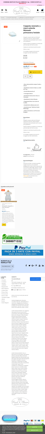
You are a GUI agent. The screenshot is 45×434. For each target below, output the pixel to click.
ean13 (24, 156)
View (4, 224)
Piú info (3, 432)
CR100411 (4, 209)
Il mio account (5, 293)
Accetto (34, 427)
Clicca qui (25, 175)
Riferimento (26, 62)
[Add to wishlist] (25, 76)
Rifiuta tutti (34, 430)
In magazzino (26, 154)
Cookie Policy (5, 290)
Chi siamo (4, 280)
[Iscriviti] (12, 266)
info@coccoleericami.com (19, 287)
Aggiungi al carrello (36, 72)
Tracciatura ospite (6, 297)
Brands (3, 301)
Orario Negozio (5, 302)
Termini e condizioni (4, 284)
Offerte (3, 299)
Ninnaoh (3, 208)
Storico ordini (5, 295)
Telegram (15, 289)
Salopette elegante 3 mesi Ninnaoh (7, 206)
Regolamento (5, 286)
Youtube (20, 289)
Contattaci (4, 281)
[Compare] (8, 202)
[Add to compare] (30, 76)
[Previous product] (43, 18)
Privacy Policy (5, 292)
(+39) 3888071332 (17, 285)
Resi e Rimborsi (5, 288)
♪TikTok (24, 289)
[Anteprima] (10, 202)
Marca (28, 148)
